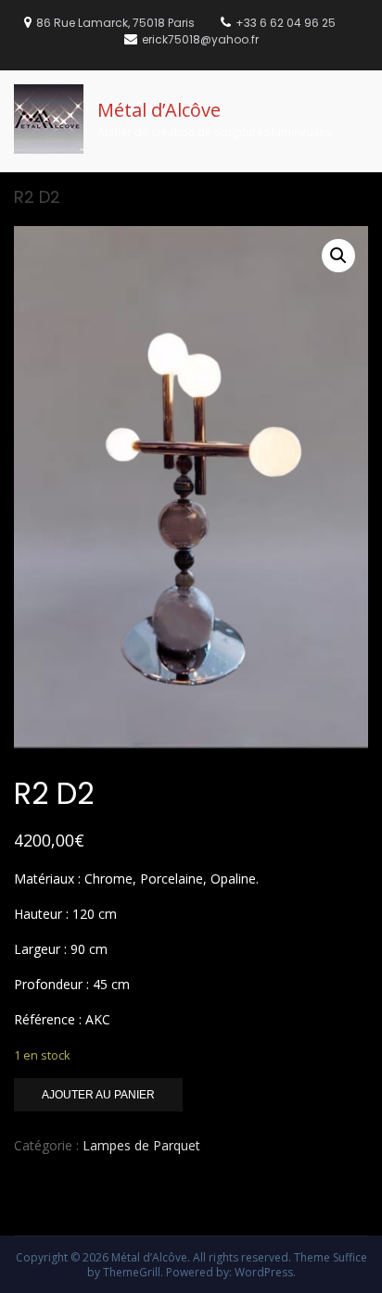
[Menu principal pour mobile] (362, 95)
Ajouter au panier (98, 1094)
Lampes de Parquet (141, 1145)
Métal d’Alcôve (159, 109)
